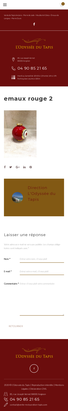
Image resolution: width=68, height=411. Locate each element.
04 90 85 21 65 (32, 68)
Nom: (7, 259)
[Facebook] (34, 24)
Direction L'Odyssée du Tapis (42, 193)
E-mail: (8, 271)
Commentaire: (11, 283)
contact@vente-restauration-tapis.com (28, 404)
